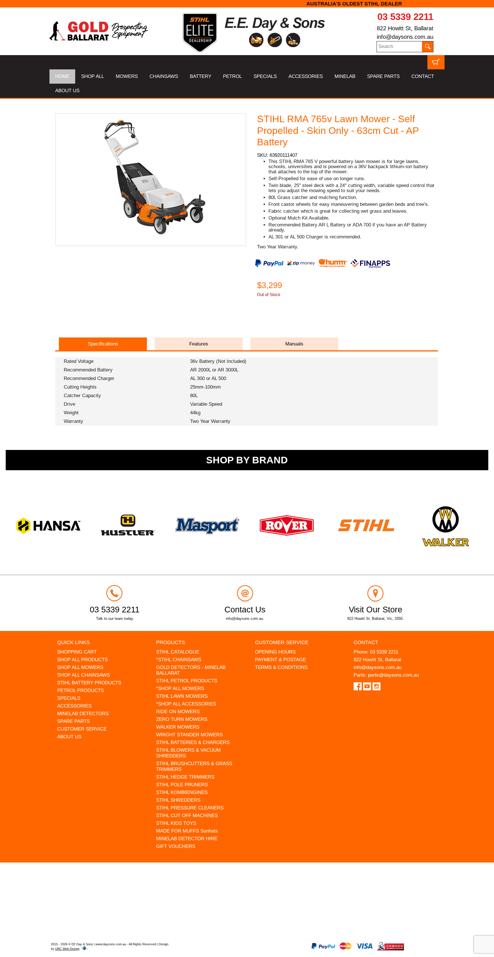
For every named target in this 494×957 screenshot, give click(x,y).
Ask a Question (284, 320)
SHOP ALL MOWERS (80, 667)
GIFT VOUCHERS (175, 846)
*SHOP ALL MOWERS (180, 688)
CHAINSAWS (164, 76)
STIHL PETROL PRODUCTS (186, 680)
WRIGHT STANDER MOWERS (189, 734)
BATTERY (200, 76)
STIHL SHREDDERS (178, 800)
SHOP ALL (92, 76)
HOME (62, 76)
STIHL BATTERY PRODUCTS (89, 682)
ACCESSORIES (305, 76)
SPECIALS (265, 76)
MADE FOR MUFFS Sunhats (187, 831)
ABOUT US (67, 90)
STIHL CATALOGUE (177, 652)
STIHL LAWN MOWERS (182, 696)
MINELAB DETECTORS (83, 713)
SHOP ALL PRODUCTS (82, 659)
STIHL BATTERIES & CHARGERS (193, 742)
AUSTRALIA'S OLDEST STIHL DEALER (247, 4)
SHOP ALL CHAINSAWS (83, 675)
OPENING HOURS (275, 652)
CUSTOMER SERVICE (82, 729)
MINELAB (344, 76)
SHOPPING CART (77, 652)
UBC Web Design (67, 948)
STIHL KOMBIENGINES (182, 792)
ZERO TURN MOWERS (181, 719)
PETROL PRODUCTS (80, 690)
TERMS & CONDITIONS (281, 667)
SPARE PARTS (383, 76)
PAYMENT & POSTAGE (280, 659)
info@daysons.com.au (405, 37)
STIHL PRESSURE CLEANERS (190, 808)
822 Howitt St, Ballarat (405, 28)
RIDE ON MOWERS (178, 711)
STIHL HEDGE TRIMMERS (185, 777)
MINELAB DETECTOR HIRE (186, 838)
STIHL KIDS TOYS (176, 823)
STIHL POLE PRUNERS (182, 784)
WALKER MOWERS (177, 727)
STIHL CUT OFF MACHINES (187, 815)
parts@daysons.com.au (393, 675)
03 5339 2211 (405, 16)
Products (170, 642)
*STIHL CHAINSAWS (178, 659)
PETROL (232, 76)
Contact (366, 642)
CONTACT (422, 76)
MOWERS (127, 76)
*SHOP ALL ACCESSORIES (186, 704)
